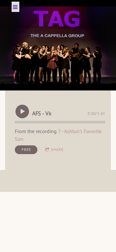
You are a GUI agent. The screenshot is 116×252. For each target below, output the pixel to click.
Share (57, 149)
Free (26, 149)
